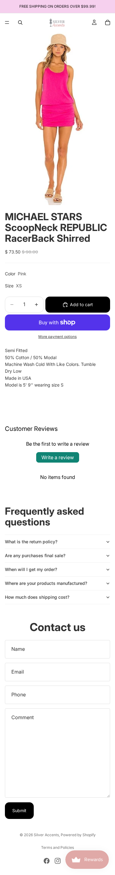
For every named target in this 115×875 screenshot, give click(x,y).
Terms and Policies (57, 847)
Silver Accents (46, 834)
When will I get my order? (31, 569)
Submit (19, 810)
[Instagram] (57, 861)
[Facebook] (46, 861)
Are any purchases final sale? (35, 555)
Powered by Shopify (78, 834)
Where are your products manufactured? (46, 583)
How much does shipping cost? (37, 597)
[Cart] (107, 22)
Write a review (57, 457)
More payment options (57, 336)
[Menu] (7, 22)
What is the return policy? (31, 541)
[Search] (20, 22)
